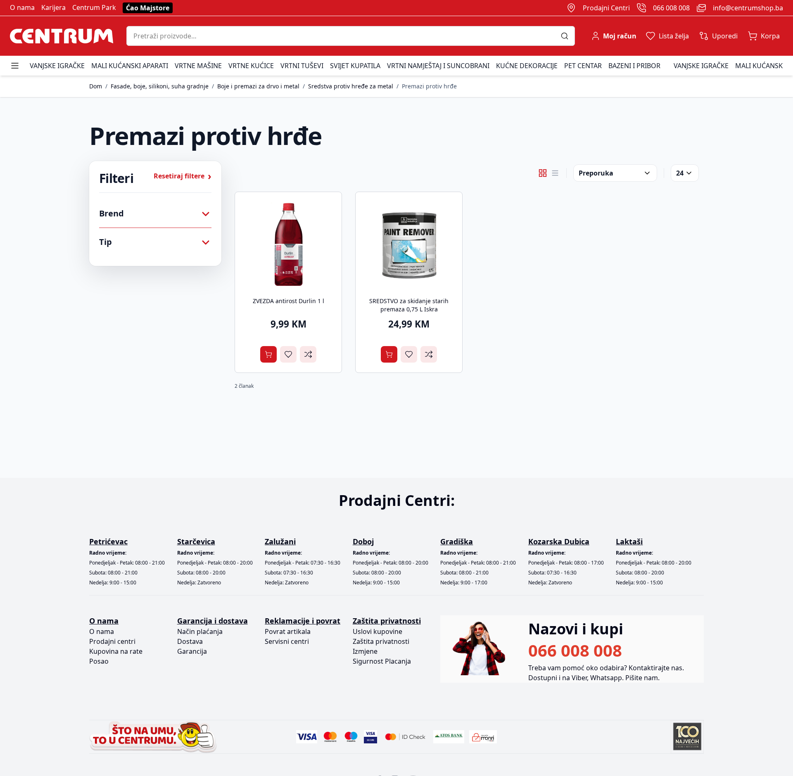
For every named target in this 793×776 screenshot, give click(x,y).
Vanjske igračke (57, 65)
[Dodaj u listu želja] (288, 354)
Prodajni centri (112, 641)
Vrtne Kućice (251, 65)
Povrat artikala (288, 631)
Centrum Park (94, 7)
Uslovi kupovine (377, 631)
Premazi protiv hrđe (429, 86)
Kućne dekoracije (527, 65)
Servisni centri (287, 641)
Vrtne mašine (198, 65)
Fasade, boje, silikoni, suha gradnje (160, 86)
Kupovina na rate (115, 651)
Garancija (192, 651)
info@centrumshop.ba (748, 7)
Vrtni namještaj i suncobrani (438, 65)
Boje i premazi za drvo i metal (258, 86)
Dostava (190, 641)
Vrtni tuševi (301, 65)
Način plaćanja (200, 631)
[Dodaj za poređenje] (308, 354)
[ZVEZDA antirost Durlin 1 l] (288, 245)
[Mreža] (542, 173)
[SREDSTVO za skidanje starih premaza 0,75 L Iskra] (409, 245)
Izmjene (365, 651)
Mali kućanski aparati (129, 65)
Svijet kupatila (355, 65)
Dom (95, 86)
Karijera (53, 7)
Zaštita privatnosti (381, 641)
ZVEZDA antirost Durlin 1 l (288, 301)
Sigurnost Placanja (382, 661)
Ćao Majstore (147, 7)
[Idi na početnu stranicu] (61, 35)
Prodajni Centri (606, 7)
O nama (22, 7)
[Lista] (555, 173)
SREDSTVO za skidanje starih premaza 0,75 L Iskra (409, 305)
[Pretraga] (567, 36)
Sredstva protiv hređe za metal (350, 86)
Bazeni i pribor (634, 65)
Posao (99, 661)
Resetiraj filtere (182, 176)
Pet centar (583, 65)
